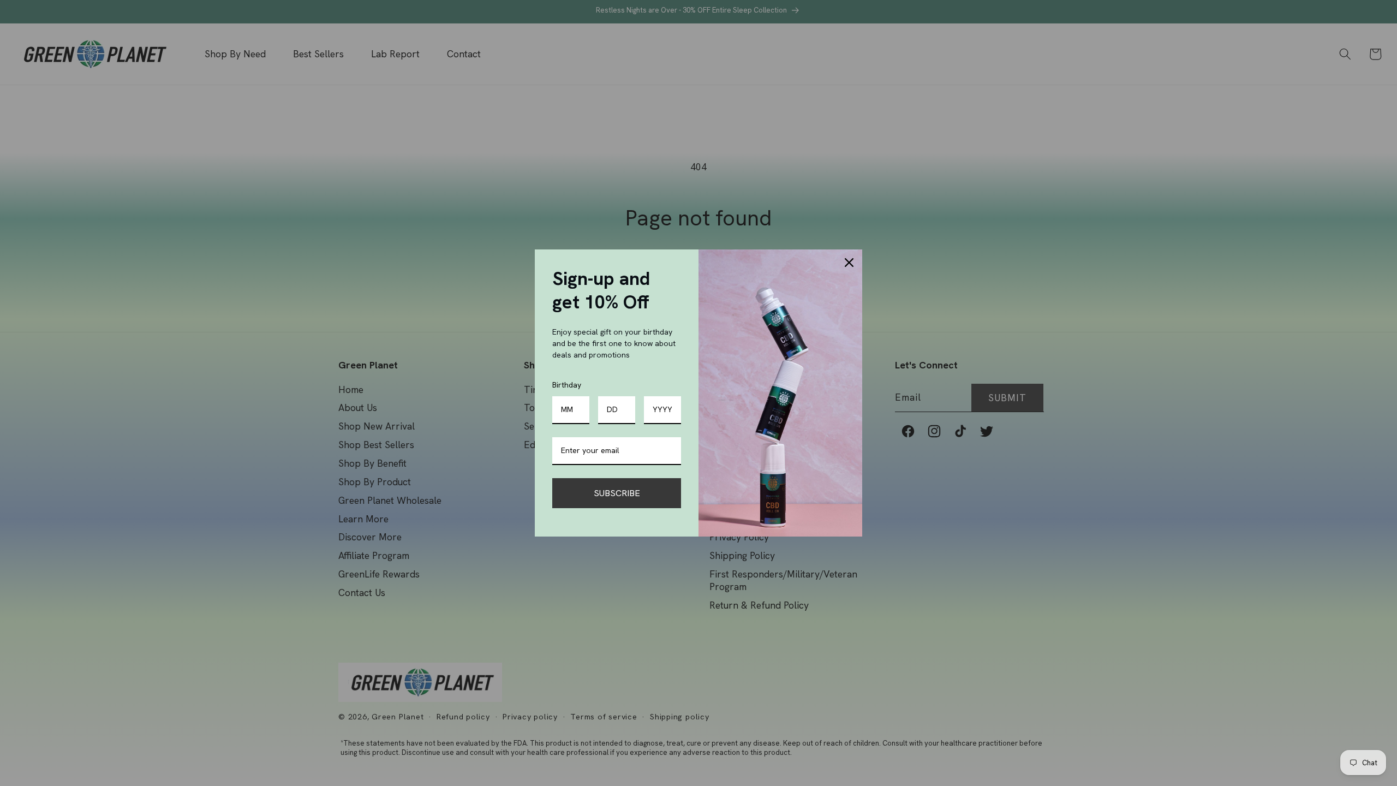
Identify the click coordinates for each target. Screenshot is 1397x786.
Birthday (566, 385)
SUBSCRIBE (617, 493)
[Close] (849, 262)
